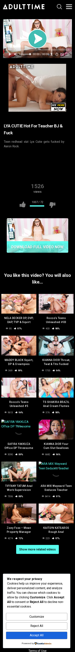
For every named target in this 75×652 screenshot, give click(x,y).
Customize (36, 616)
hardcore (57, 157)
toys (38, 172)
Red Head (44, 164)
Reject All (36, 626)
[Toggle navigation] (69, 6)
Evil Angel (19, 157)
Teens (62, 164)
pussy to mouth (20, 164)
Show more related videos (37, 549)
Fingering (38, 157)
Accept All (36, 635)
